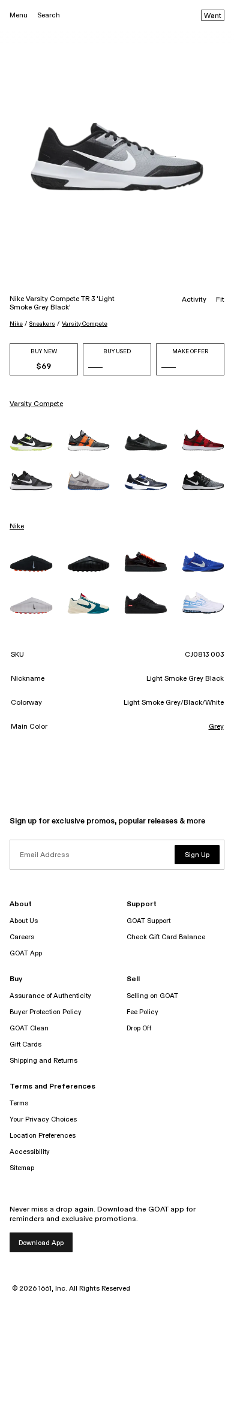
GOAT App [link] (26, 953)
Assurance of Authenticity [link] (50, 996)
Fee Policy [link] (142, 1012)
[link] (31, 442)
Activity (194, 299)
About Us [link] (24, 921)
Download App (41, 1243)
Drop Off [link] (139, 1028)
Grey (216, 726)
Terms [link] (19, 1103)
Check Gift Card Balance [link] (166, 937)
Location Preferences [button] (43, 1135)
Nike (16, 324)
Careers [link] (22, 937)
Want (212, 16)
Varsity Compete (84, 324)
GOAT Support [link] (148, 921)
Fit (220, 299)
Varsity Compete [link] (36, 404)
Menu (19, 15)
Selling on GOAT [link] (152, 996)
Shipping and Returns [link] (43, 1060)
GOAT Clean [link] (29, 1028)
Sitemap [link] (22, 1168)
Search (48, 15)
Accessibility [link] (30, 1152)
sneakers (42, 324)
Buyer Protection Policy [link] (46, 1012)
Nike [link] (17, 526)
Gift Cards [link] (25, 1044)
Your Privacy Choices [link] (43, 1119)
